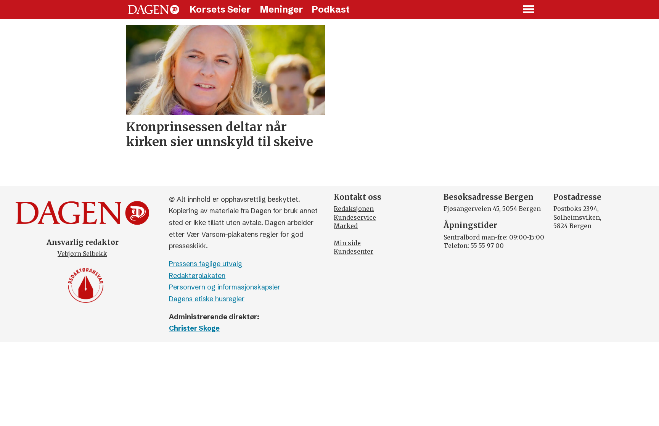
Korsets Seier (220, 9)
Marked (346, 226)
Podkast (331, 9)
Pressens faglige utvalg (205, 263)
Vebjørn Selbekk (82, 253)
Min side (347, 243)
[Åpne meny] (529, 10)
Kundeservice (355, 217)
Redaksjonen (354, 208)
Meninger (281, 9)
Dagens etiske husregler (206, 298)
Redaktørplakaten (197, 275)
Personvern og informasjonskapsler (224, 287)
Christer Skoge (194, 328)
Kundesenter (353, 251)
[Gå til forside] (153, 9)
